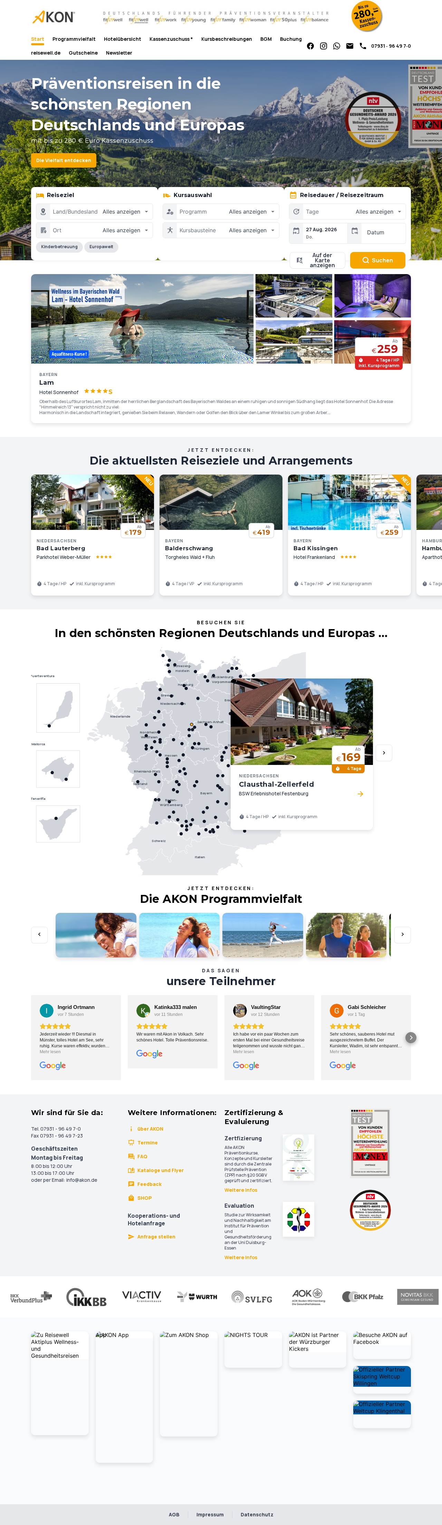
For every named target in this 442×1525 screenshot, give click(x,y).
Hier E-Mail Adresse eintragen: (166, 840)
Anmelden (221, 871)
